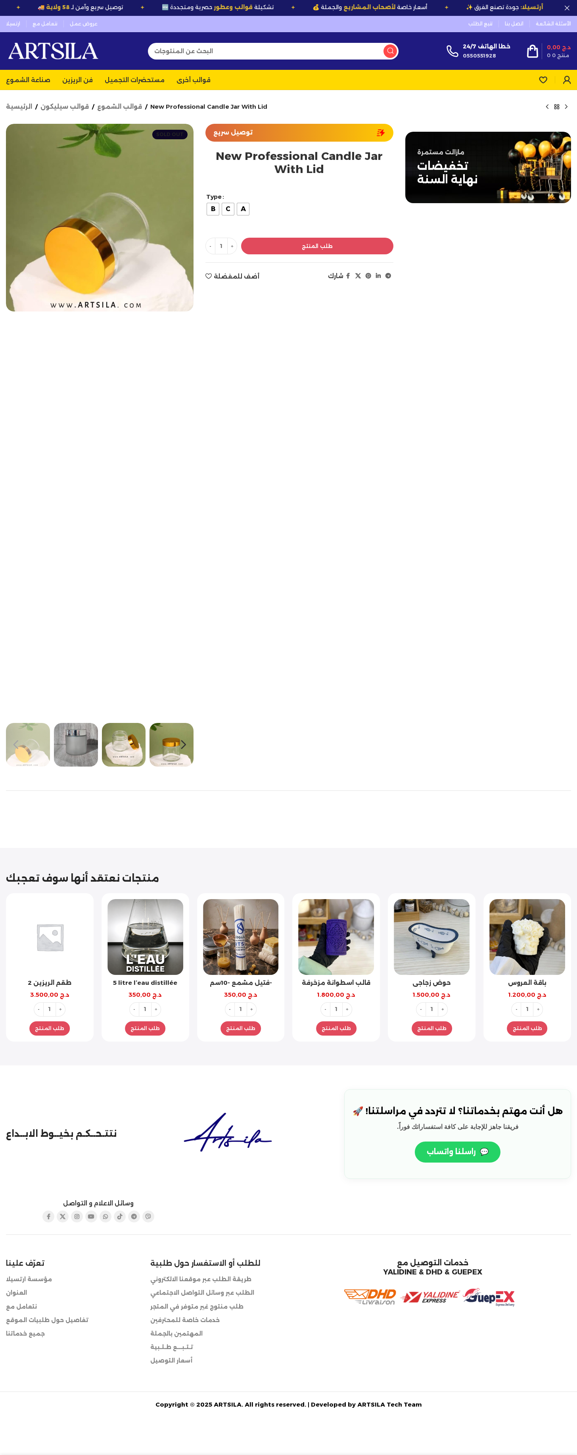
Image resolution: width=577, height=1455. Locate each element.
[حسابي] (567, 80)
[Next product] (566, 107)
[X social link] (358, 276)
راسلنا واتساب (458, 1151)
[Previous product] (547, 107)
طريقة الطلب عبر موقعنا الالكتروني (200, 1279)
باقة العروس (527, 982)
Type (214, 196)
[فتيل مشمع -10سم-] (241, 937)
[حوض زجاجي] (432, 937)
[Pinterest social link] (368, 276)
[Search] (390, 51)
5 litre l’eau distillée (145, 982)
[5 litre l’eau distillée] (145, 937)
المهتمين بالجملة (176, 1333)
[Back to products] (557, 107)
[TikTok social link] (120, 1216)
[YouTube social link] (91, 1216)
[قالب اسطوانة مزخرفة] (336, 937)
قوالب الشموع (119, 106)
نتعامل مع (21, 1306)
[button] (16, 745)
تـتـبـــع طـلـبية (171, 1347)
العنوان (16, 1292)
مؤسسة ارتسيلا (29, 1279)
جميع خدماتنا (25, 1333)
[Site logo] (53, 50)
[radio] (213, 209)
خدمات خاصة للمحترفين (185, 1320)
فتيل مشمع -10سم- (241, 982)
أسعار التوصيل (171, 1360)
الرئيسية (19, 106)
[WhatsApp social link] (105, 1216)
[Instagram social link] (77, 1216)
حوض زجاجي (431, 982)
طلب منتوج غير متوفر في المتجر (196, 1306)
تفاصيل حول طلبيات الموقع (47, 1320)
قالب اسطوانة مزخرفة (336, 982)
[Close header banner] (567, 8)
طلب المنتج (317, 246)
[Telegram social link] (388, 276)
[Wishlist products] (543, 80)
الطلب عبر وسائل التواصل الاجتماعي (202, 1292)
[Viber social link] (148, 1216)
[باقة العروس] (527, 937)
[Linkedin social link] (378, 276)
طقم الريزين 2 (49, 982)
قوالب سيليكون (64, 106)
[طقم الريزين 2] (50, 937)
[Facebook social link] (348, 276)
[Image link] (230, 1133)
